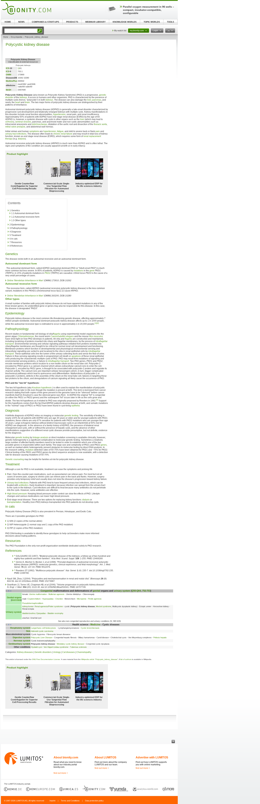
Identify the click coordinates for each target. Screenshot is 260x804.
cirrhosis (9, 122)
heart (17, 102)
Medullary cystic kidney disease (70, 644)
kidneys (23, 97)
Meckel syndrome (103, 606)
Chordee (59, 599)
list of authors (125, 659)
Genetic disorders (42, 652)
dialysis (21, 139)
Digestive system (21, 637)
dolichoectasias (39, 124)
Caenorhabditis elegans (62, 336)
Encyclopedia (16, 37)
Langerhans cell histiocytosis (43, 628)
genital (96, 590)
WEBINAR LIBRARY (95, 22)
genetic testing (71, 415)
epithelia (75, 405)
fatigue (60, 131)
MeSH (8, 90)
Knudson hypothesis (42, 387)
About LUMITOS (105, 757)
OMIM (8, 75)
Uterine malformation (38, 594)
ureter (31, 606)
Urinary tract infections (17, 482)
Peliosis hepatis (160, 637)
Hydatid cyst (36, 647)
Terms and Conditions (70, 801)
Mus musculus (96, 336)
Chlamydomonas (26, 336)
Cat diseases (68, 652)
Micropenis (81, 599)
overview (16, 600)
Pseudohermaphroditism (32, 603)
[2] (98, 323)
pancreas (96, 100)
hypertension (59, 114)
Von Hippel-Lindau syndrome (56, 647)
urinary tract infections (15, 134)
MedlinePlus (11, 81)
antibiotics (23, 485)
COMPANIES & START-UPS (45, 22)
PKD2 (47, 273)
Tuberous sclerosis (78, 647)
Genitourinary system (19, 644)
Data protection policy (94, 801)
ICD (7, 68)
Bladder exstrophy (55, 613)
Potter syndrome (55, 606)
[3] (97, 400)
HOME (8, 22)
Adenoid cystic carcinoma (42, 631)
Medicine (95, 624)
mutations (78, 270)
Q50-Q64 (136, 590)
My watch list (120, 30)
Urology (57, 652)
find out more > (61, 773)
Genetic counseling (14, 459)
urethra (32, 613)
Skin (28, 631)
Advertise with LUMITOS (152, 757)
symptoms (34, 131)
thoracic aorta (100, 124)
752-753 (146, 590)
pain (98, 131)
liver (89, 100)
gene (91, 270)
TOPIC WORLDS (152, 22)
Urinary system (14, 612)
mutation (29, 450)
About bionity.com (66, 757)
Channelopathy (83, 652)
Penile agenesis (95, 599)
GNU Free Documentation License (46, 659)
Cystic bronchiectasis (90, 628)
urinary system (122, 590)
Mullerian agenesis (56, 594)
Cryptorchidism (34, 599)
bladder (25, 613)
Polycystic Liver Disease (41, 637)
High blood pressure (17, 493)
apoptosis (76, 356)
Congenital (47, 590)
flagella (56, 334)
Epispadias (41, 613)
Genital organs (14, 597)
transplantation (14, 502)
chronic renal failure (62, 134)
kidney (25, 606)
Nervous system (22, 640)
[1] (96, 323)
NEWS (21, 22)
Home (5, 37)
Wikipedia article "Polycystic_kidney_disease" (99, 659)
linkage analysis (40, 437)
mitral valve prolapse (15, 126)
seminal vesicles (23, 122)
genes (104, 445)
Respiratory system (20, 628)
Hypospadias (48, 599)
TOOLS (170, 22)
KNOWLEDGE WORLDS (125, 22)
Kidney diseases (25, 652)
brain (27, 102)
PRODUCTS (72, 22)
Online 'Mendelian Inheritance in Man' (25, 280)
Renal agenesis (41, 606)
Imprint (52, 801)
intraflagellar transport (58, 361)
